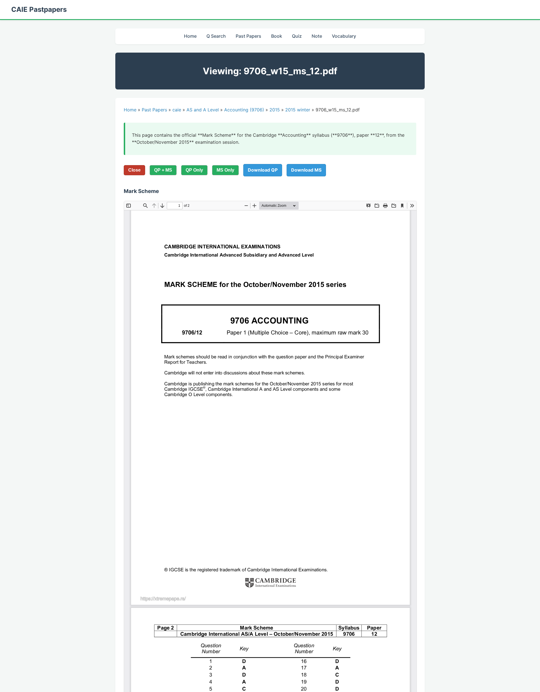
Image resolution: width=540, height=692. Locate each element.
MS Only (225, 170)
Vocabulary (344, 36)
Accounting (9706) (244, 110)
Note (317, 36)
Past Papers (248, 36)
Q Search (216, 36)
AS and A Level (202, 110)
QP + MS (163, 170)
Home (190, 36)
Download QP (263, 170)
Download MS (306, 170)
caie (176, 110)
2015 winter (297, 110)
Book (276, 36)
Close (134, 170)
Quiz (297, 36)
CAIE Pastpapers (39, 9)
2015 (274, 110)
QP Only (194, 170)
